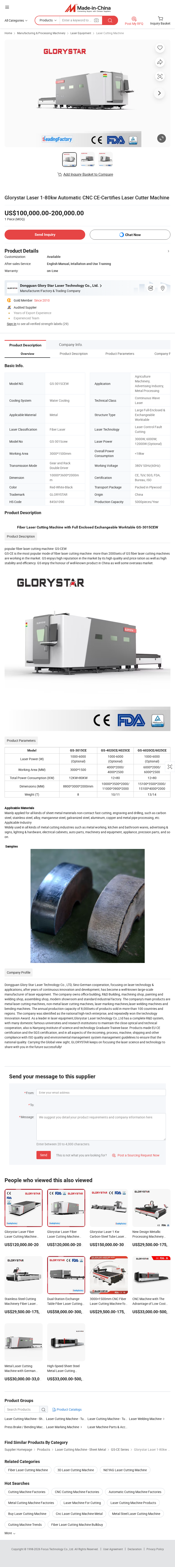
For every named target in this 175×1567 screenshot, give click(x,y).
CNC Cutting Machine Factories (77, 1492)
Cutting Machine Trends (25, 1524)
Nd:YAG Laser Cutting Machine (125, 1470)
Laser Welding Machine (145, 1419)
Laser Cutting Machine (110, 33)
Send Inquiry (45, 234)
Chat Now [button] (133, 235)
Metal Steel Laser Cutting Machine (136, 1513)
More (9, 1533)
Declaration (135, 1549)
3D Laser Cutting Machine (75, 1470)
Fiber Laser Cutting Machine (28, 1470)
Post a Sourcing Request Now (136, 1155)
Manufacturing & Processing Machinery (41, 33)
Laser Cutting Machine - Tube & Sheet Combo (119, 1419)
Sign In (11, 324)
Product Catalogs (69, 1409)
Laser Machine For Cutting (82, 1503)
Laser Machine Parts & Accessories (112, 1427)
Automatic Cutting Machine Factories (135, 1492)
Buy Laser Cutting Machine (27, 1513)
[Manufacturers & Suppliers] (88, 7)
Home (8, 33)
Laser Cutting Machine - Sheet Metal (30, 1419)
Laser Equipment (80, 33)
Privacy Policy (155, 1549)
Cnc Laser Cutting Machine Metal (79, 1513)
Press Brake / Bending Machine (27, 1427)
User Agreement (113, 1549)
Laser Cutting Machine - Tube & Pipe (71, 1419)
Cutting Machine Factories (26, 1492)
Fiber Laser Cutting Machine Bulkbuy (77, 1524)
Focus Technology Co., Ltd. (58, 1549)
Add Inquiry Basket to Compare (88, 174)
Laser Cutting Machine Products (133, 1503)
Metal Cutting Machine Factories (31, 1503)
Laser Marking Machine (62, 1427)
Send (43, 1155)
